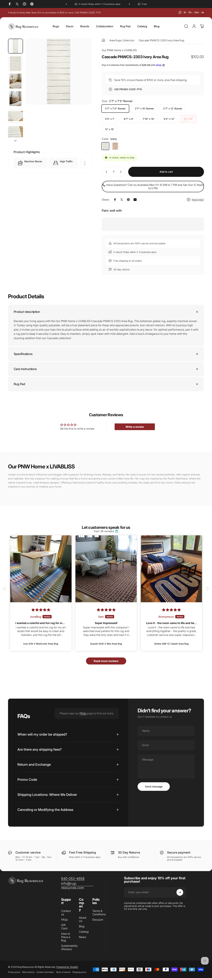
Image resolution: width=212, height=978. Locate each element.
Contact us (66, 912)
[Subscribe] (179, 892)
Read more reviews (106, 661)
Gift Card (64, 926)
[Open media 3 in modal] (59, 72)
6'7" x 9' (128, 118)
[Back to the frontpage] (103, 40)
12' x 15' (109, 129)
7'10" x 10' (148, 118)
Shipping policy (79, 972)
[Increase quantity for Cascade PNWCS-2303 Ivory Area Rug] (121, 172)
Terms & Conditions (99, 912)
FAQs (83, 713)
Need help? (198, 199)
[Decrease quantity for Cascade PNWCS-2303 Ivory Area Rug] (106, 172)
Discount (97, 919)
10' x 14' (188, 118)
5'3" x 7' (109, 118)
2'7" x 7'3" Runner (115, 108)
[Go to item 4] (15, 98)
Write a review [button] (135, 426)
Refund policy (28, 972)
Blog (81, 926)
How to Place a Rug (65, 937)
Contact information (45, 972)
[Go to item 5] (15, 116)
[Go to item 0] (15, 46)
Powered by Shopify (67, 966)
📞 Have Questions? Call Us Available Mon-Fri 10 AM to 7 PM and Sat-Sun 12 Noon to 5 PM (152, 186)
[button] (5, 588)
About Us (82, 919)
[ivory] (105, 146)
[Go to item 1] (15, 63)
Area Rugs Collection (121, 40)
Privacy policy (14, 972)
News (82, 937)
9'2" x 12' (169, 118)
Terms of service (63, 972)
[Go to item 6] (15, 133)
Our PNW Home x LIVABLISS (119, 50)
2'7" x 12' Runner (172, 108)
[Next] (83, 77)
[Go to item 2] (15, 81)
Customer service (28, 852)
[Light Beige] (115, 146)
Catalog (84, 931)
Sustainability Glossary (69, 947)
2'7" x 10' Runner (144, 108)
